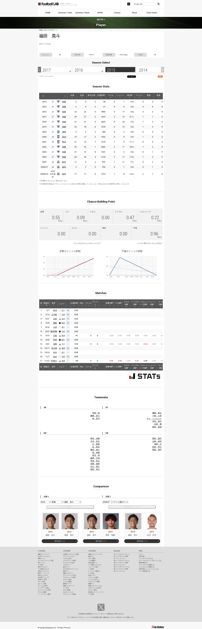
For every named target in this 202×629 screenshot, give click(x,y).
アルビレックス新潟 (69, 577)
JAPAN (100, 13)
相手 (54, 303)
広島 (55, 319)
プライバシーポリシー (100, 614)
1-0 (63, 315)
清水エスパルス (43, 575)
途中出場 (91, 95)
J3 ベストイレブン (119, 571)
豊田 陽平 (157, 438)
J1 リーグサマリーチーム (122, 554)
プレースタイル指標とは (146, 565)
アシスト (139, 95)
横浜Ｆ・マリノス (43, 573)
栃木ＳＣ (91, 556)
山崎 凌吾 (157, 441)
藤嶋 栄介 (95, 416)
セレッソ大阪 (42, 584)
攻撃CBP (109, 303)
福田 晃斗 (95, 469)
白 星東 (96, 444)
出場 (72, 95)
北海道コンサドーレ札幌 (71, 554)
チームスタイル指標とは (146, 567)
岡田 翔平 (157, 450)
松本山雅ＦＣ (92, 562)
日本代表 (141, 556)
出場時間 (101, 95)
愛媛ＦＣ (91, 584)
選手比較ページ (59, 541)
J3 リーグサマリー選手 (121, 569)
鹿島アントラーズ (43, 554)
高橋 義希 (95, 464)
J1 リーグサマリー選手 (121, 556)
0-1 (63, 340)
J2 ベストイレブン (119, 565)
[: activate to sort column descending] (43, 96)
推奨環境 (89, 614)
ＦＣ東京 (40, 565)
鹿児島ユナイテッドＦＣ (96, 592)
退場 (158, 95)
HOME (47, 13)
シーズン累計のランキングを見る (149, 243)
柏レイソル (41, 562)
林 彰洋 (96, 418)
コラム (141, 554)
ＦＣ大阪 (91, 573)
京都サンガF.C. (42, 579)
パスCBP (118, 303)
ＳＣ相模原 (91, 560)
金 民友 (96, 447)
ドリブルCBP (135, 303)
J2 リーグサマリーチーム (122, 560)
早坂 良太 (95, 461)
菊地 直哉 (157, 427)
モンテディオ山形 (68, 562)
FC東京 (54, 361)
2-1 (63, 310)
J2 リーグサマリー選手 (121, 562)
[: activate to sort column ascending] (49, 96)
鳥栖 (64, 102)
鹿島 (55, 323)
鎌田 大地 (95, 458)
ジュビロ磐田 (67, 581)
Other (140, 551)
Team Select (151, 13)
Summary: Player (82, 13)
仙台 (55, 357)
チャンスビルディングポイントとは (87, 243)
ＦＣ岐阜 (91, 569)
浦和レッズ (41, 558)
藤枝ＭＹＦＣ (67, 584)
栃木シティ (66, 567)
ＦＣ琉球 (91, 594)
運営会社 (110, 614)
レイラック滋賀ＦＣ (94, 571)
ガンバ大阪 (41, 581)
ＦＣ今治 (66, 588)
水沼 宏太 (95, 441)
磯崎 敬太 (157, 413)
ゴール (110, 95)
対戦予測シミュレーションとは (149, 569)
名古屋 (54, 348)
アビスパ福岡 (42, 592)
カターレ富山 (67, 579)
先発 (82, 95)
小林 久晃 (157, 416)
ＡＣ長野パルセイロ (94, 565)
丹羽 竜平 (157, 421)
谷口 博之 (95, 466)
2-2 (63, 319)
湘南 (64, 132)
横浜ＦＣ (66, 571)
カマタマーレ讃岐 (94, 581)
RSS (160, 76)
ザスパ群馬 (91, 558)
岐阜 (64, 162)
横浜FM (53, 331)
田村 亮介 (157, 447)
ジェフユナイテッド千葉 (45, 560)
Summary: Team (65, 13)
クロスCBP (126, 303)
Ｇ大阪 (54, 315)
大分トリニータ (68, 592)
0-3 (63, 323)
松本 (55, 352)
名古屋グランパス (43, 577)
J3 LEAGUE (92, 551)
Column (117, 13)
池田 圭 (158, 444)
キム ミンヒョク (154, 418)
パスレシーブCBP (143, 303)
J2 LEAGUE (66, 551)
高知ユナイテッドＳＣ (95, 586)
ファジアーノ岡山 (43, 588)
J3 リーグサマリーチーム (122, 567)
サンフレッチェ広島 (44, 590)
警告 (149, 95)
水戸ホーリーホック (44, 556)
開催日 (46, 303)
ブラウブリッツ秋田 (69, 560)
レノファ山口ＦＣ (94, 579)
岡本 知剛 (95, 438)
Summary (117, 551)
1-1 (63, 344)
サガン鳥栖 (66, 590)
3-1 (63, 327)
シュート (120, 95)
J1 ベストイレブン (119, 558)
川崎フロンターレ (43, 571)
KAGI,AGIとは (143, 562)
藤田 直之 (95, 450)
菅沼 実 (96, 455)
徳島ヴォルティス (68, 586)
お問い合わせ (118, 614)
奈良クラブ (91, 575)
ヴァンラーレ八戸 (68, 556)
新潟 (64, 137)
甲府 (55, 340)
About (134, 13)
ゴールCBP (160, 303)
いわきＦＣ (66, 565)
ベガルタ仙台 (67, 558)
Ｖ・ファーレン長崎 (44, 594)
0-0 (63, 336)
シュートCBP (152, 303)
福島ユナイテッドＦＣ (95, 554)
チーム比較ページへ (70, 507)
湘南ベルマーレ (68, 573)
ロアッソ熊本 (92, 590)
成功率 (129, 95)
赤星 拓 (96, 413)
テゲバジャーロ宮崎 (69, 594)
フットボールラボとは (146, 558)
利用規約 (82, 614)
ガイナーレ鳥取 (93, 577)
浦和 (55, 344)
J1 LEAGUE (41, 551)
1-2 (63, 331)
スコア (62, 304)
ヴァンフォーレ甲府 (69, 575)
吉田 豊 (158, 424)
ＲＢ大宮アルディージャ (71, 569)
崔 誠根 (96, 452)
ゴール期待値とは (144, 571)
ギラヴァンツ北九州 (94, 588)
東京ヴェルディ (43, 567)
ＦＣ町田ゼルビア (43, 569)
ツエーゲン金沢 (93, 567)
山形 (55, 327)
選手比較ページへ (131, 507)
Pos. (82, 303)
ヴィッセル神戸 (43, 586)
